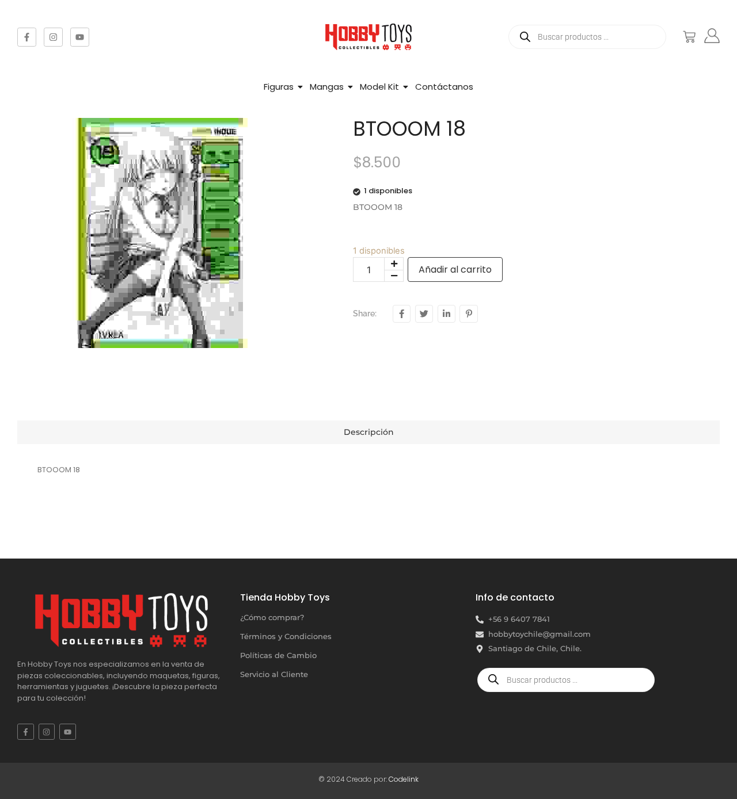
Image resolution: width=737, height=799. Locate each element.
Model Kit (379, 87)
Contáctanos (444, 87)
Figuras (279, 87)
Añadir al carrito (455, 269)
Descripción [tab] (369, 432)
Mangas (327, 87)
